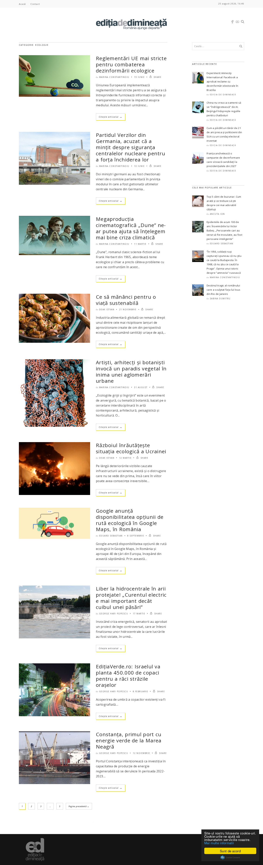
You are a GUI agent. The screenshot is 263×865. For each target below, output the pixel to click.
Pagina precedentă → (79, 806)
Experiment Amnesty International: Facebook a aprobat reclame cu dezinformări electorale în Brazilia (222, 81)
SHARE (157, 77)
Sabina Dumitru (220, 298)
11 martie (140, 244)
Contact (35, 3)
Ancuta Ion (217, 214)
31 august (140, 387)
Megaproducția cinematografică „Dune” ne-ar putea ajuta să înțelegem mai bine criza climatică (131, 228)
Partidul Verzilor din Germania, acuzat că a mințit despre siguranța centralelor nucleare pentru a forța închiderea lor (130, 147)
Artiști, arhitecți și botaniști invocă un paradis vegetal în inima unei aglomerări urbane (131, 371)
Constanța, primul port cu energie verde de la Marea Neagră (129, 740)
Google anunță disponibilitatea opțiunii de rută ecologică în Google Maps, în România (129, 520)
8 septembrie (135, 535)
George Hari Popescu (113, 613)
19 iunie (139, 77)
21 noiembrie (128, 309)
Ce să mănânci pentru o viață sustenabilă (126, 299)
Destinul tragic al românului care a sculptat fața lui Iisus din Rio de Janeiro (223, 290)
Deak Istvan (107, 309)
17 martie (139, 613)
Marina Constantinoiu (114, 77)
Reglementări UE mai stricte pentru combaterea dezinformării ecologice (131, 64)
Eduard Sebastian (111, 535)
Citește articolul (110, 116)
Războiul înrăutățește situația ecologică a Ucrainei (131, 448)
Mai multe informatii (219, 842)
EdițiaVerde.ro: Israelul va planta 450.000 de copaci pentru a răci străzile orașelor (128, 675)
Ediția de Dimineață (223, 94)
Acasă (22, 3)
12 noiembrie (141, 753)
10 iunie (139, 166)
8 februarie (140, 691)
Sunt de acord (230, 850)
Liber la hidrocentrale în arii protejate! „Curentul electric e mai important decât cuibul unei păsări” (131, 597)
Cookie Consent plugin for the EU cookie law (230, 857)
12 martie (125, 458)
